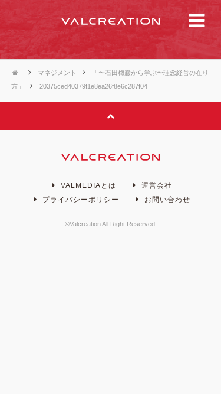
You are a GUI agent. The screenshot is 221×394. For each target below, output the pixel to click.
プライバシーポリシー (79, 200)
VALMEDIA (110, 21)
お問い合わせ (166, 200)
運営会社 (155, 185)
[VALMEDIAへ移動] (16, 72)
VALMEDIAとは (87, 185)
